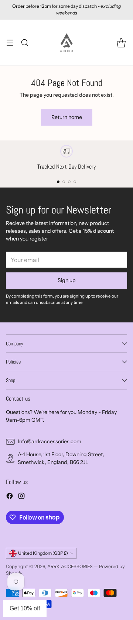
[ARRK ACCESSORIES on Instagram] (21, 497)
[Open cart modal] (121, 42)
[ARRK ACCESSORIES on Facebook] (9, 497)
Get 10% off (25, 608)
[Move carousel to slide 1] (58, 181)
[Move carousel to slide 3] (69, 181)
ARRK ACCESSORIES (70, 566)
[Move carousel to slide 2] (63, 181)
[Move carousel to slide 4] (75, 181)
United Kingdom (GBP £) (43, 553)
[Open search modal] (24, 42)
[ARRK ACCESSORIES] (66, 42)
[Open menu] (9, 42)
